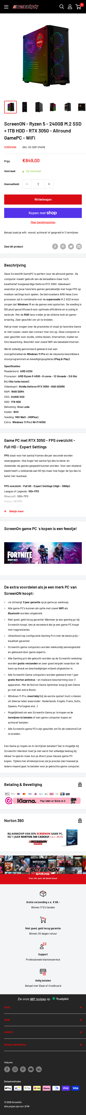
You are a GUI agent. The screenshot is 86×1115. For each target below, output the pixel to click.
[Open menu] (6, 7)
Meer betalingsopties (43, 222)
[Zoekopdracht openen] (61, 6)
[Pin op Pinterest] (63, 246)
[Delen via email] (79, 246)
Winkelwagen (43, 199)
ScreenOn (10, 147)
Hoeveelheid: (12, 184)
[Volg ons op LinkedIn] (39, 1069)
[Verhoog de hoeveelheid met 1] (49, 184)
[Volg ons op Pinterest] (23, 1069)
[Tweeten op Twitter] (71, 246)
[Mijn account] (70, 6)
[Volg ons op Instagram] (15, 1069)
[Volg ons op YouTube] (31, 1069)
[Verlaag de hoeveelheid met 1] (27, 184)
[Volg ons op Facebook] (7, 1069)
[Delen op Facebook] (55, 246)
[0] (78, 6)
